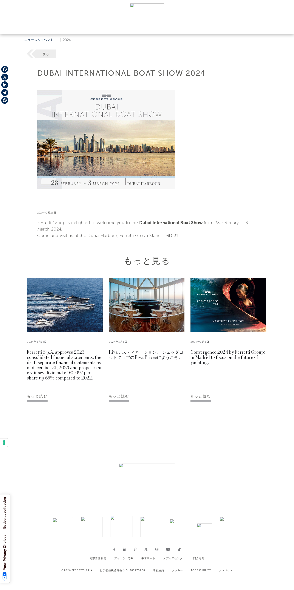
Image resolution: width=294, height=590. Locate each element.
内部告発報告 (98, 558)
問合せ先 (198, 558)
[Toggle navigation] (286, 26)
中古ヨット (148, 558)
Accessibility (201, 570)
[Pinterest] (5, 100)
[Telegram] (5, 92)
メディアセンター (174, 558)
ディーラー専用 (124, 558)
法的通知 (158, 570)
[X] (5, 77)
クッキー (177, 570)
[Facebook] (5, 69)
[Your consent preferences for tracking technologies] (4, 442)
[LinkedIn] (5, 85)
